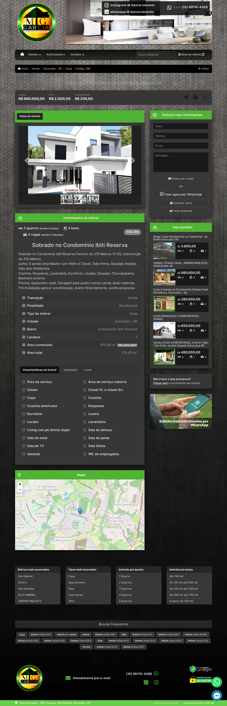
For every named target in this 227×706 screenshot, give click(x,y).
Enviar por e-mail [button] (182, 178)
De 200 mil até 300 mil (184, 588)
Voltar (205, 68)
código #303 (81, 640)
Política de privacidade (166, 703)
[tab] (30, 116)
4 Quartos (125, 595)
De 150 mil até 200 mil (184, 582)
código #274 (142, 634)
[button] (27, 160)
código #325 (145, 640)
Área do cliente (191, 54)
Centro (22, 582)
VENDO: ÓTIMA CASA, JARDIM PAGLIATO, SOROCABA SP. (180, 264)
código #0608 (196, 634)
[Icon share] (146, 682)
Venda (36, 68)
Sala (71, 588)
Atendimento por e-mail (91, 678)
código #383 (133, 647)
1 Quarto (124, 576)
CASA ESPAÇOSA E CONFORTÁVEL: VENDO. (176, 317)
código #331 (119, 640)
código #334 (107, 647)
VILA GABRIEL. (27, 595)
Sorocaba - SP (52, 68)
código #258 (28, 640)
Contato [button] (76, 54)
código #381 (105, 634)
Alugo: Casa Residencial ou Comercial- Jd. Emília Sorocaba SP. (180, 238)
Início (24, 68)
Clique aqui (160, 383)
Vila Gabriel (25, 576)
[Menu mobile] (22, 54)
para (66, 634)
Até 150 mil (176, 576)
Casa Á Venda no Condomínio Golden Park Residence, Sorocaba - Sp (180, 291)
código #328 (171, 640)
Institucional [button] (54, 54)
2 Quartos (125, 582)
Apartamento (76, 582)
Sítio (71, 601)
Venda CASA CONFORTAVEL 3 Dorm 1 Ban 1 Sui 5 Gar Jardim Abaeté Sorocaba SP (180, 344)
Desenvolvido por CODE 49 (199, 703)
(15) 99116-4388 (195, 7)
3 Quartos (125, 588)
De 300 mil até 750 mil (184, 595)
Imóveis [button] (33, 54)
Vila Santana (26, 588)
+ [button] (20, 484)
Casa (68, 68)
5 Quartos (125, 601)
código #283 (169, 634)
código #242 (41, 634)
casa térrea (75, 595)
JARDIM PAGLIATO (30, 601)
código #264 (55, 640)
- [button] (20, 489)
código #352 (198, 640)
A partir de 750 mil (181, 601)
